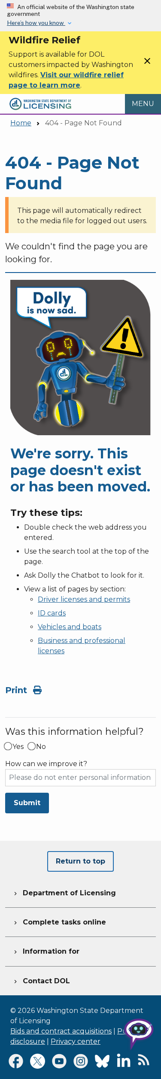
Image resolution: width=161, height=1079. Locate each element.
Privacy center (75, 1041)
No (41, 747)
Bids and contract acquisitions (61, 1031)
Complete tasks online (59, 922)
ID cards (52, 613)
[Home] (40, 99)
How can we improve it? (46, 764)
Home (20, 123)
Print (17, 690)
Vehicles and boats (69, 627)
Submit (27, 803)
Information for (45, 951)
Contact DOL (41, 981)
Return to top (80, 861)
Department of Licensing (64, 893)
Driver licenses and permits (84, 599)
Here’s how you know (36, 22)
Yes (18, 747)
